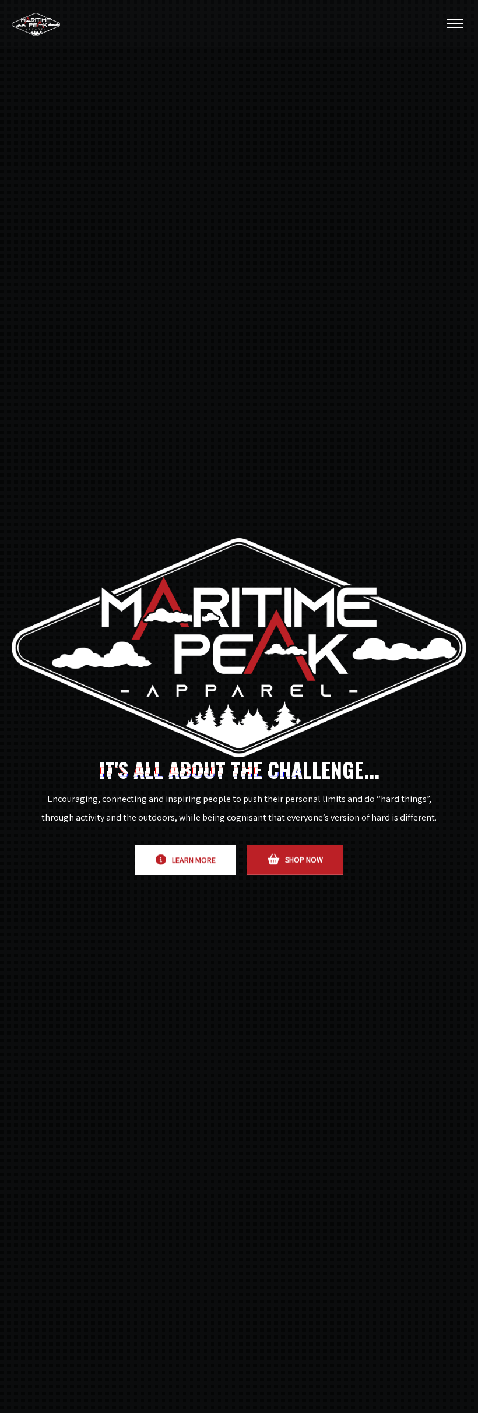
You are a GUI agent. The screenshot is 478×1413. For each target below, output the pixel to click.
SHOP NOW (304, 859)
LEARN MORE (194, 859)
